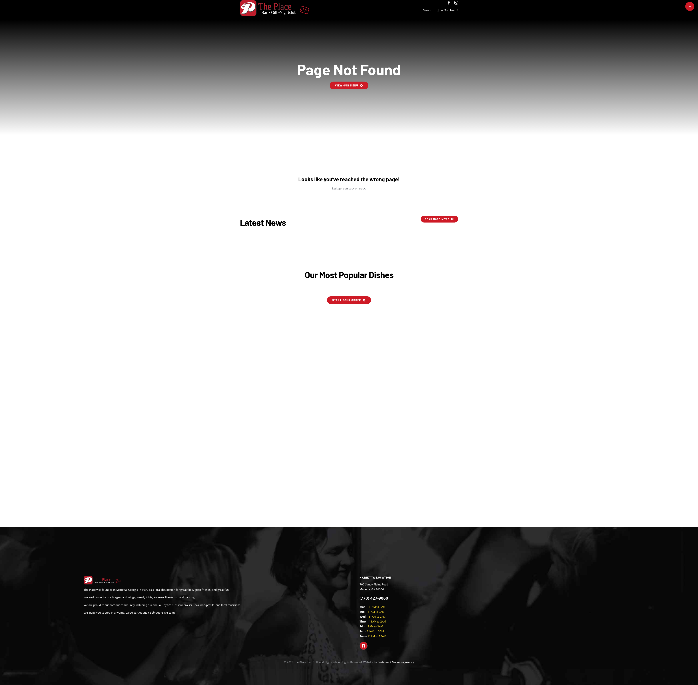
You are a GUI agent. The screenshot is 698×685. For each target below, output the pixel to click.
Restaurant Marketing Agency (396, 662)
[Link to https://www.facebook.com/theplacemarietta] (364, 646)
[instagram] (456, 3)
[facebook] (449, 3)
